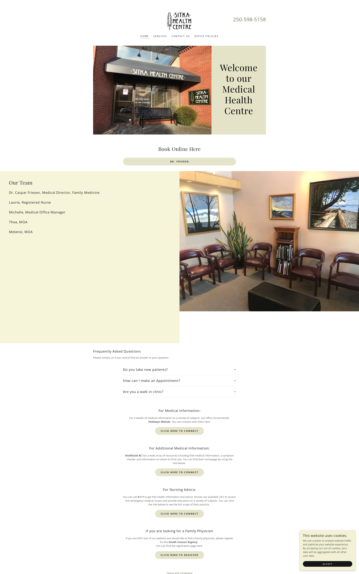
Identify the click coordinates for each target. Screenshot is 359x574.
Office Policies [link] (206, 36)
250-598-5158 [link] (249, 19)
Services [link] (160, 36)
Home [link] (144, 36)
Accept (328, 564)
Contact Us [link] (181, 36)
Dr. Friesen (179, 161)
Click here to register (179, 555)
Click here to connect (179, 430)
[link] (179, 19)
